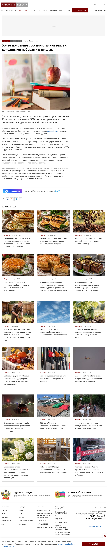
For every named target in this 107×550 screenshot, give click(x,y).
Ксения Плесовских (31, 41)
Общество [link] (7, 235)
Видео (21, 514)
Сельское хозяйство (26, 521)
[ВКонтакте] (7, 199)
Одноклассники (99, 4)
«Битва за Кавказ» (43, 510)
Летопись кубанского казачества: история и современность (44, 515)
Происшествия (56, 10)
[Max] (20, 199)
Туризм (21, 517)
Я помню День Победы (60, 507)
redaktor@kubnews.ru (96, 518)
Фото (21, 510)
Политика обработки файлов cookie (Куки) (62, 533)
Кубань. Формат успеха (45, 527)
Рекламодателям (61, 522)
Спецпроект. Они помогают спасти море (61, 513)
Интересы (22, 524)
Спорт (67, 10)
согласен (93, 544)
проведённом (52, 131)
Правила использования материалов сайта (61, 527)
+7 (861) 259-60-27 (97, 516)
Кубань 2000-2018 (43, 524)
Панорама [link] (78, 235)
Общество (23, 10)
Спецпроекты (80, 10)
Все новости (11, 10)
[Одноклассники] (11, 199)
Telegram (104, 4)
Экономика (42, 10)
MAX (57, 191)
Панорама (40, 507)
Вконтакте (95, 4)
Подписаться (15, 191)
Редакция (58, 519)
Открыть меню (2, 11)
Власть (32, 10)
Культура (22, 507)
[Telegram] (16, 199)
